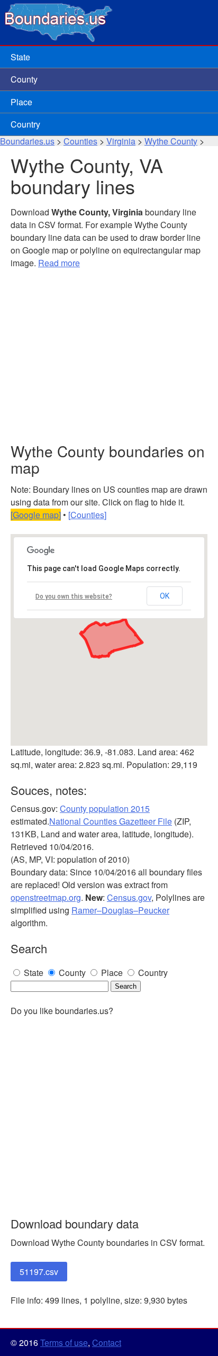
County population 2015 (105, 808)
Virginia (120, 141)
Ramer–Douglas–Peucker (120, 910)
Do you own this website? (73, 596)
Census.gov (129, 897)
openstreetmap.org (46, 897)
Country (25, 124)
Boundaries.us (27, 141)
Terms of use (64, 1342)
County (24, 79)
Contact (106, 1342)
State (20, 57)
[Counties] (87, 515)
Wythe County (170, 141)
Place (21, 102)
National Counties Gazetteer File (110, 821)
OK (164, 596)
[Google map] (36, 515)
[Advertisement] (109, 356)
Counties (80, 141)
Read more (59, 263)
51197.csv (39, 1271)
